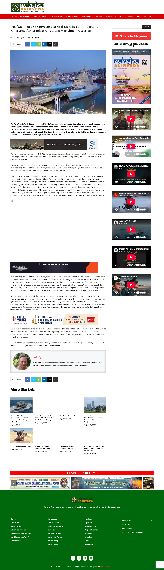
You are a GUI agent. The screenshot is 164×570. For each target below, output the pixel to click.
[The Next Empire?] (70, 405)
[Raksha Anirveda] (27, 6)
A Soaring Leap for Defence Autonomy (43, 447)
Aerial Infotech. (106, 566)
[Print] (55, 44)
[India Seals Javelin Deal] (21, 435)
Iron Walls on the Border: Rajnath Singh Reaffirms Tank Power (94, 448)
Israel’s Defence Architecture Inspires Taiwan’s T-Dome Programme (93, 419)
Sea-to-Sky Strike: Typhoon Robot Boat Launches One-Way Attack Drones (19, 419)
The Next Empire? (67, 416)
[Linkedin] (44, 44)
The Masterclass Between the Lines (67, 447)
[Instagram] (79, 558)
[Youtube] (91, 558)
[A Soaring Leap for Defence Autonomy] (46, 435)
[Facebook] (27, 44)
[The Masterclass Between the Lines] (70, 435)
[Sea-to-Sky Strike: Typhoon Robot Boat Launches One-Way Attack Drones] (21, 405)
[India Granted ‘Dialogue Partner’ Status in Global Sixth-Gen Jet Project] (46, 405)
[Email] (49, 44)
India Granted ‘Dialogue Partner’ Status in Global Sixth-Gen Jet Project (45, 418)
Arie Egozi (19, 38)
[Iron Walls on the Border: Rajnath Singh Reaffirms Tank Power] (95, 435)
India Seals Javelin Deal (20, 446)
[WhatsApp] (38, 44)
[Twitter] (33, 44)
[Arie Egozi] (12, 37)
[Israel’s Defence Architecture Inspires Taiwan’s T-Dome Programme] (95, 405)
